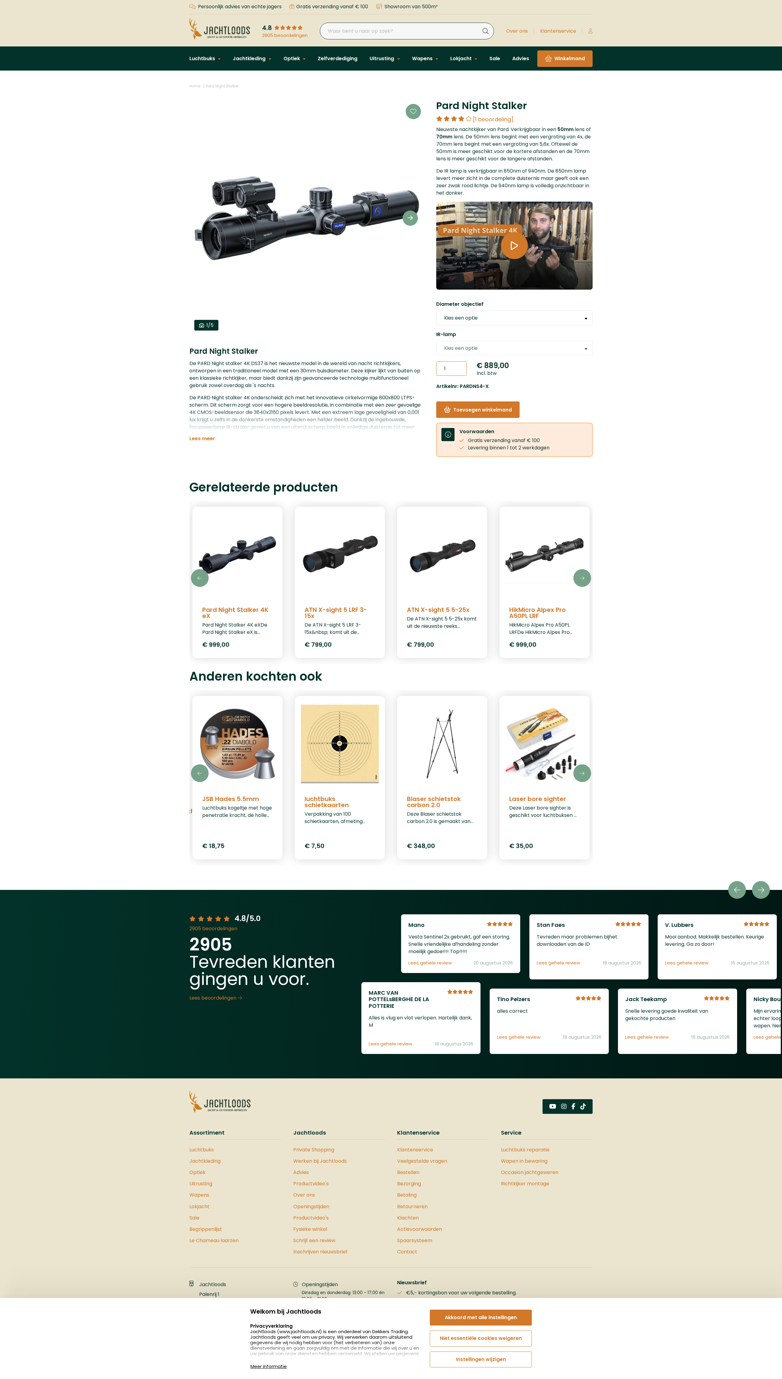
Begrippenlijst (205, 1229)
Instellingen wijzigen (481, 1359)
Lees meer (202, 438)
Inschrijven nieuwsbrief (320, 1252)
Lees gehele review (430, 963)
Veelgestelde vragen (422, 1161)
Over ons (517, 31)
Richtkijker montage (525, 1184)
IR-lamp (446, 334)
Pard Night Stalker (222, 86)
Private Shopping (313, 1150)
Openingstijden (311, 1206)
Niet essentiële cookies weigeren (481, 1338)
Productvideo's (311, 1184)
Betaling (407, 1195)
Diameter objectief (460, 304)
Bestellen (408, 1172)
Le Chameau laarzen (214, 1240)
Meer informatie (268, 1366)
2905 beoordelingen (285, 35)
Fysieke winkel (310, 1229)
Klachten (408, 1218)
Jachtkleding (250, 58)
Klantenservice (558, 31)
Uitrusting (382, 58)
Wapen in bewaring (524, 1161)
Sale (494, 58)
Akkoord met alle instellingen (481, 1317)
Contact (407, 1252)
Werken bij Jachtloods (320, 1161)
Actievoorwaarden (419, 1229)
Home (194, 86)
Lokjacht (461, 58)
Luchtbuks (202, 58)
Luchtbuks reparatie (525, 1150)
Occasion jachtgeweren (529, 1172)
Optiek (292, 58)
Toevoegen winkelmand (482, 410)
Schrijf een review (314, 1240)
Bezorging (409, 1184)
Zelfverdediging (337, 58)
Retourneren (412, 1206)
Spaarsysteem (414, 1240)
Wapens (423, 58)
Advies (520, 58)
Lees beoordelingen (213, 997)
